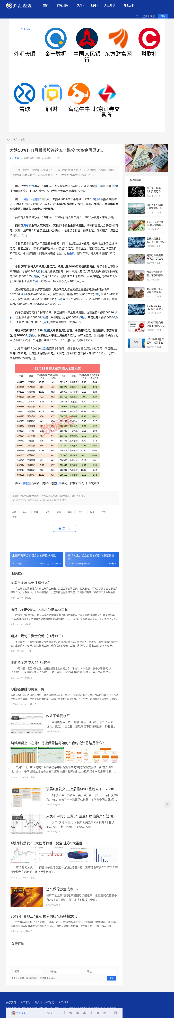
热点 (79, 5)
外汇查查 (14, 158)
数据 (26, 483)
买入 (38, 281)
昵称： (18, 971)
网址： (90, 971)
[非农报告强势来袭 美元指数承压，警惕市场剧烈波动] (136, 221)
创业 (97, 199)
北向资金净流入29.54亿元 (30, 663)
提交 (112, 978)
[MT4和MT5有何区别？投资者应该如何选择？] (136, 339)
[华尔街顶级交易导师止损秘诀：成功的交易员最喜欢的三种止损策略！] (136, 322)
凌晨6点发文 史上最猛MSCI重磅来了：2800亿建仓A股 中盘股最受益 (82, 789)
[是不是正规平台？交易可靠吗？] (136, 188)
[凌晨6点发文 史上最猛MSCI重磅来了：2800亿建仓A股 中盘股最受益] (27, 797)
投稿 (163, 16)
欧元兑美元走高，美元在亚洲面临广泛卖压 (154, 242)
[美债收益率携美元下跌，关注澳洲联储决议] (136, 255)
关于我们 (11, 1002)
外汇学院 (15, 704)
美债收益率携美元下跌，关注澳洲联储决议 (154, 258)
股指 (57, 158)
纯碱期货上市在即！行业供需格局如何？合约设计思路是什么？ (58, 743)
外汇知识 (109, 5)
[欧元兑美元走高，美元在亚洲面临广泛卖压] (136, 238)
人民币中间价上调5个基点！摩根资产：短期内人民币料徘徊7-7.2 (81, 816)
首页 (46, 5)
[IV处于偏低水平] (27, 723)
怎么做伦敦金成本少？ (63, 889)
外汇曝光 (49, 1002)
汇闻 (93, 5)
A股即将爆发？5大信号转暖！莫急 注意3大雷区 (47, 843)
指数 (72, 253)
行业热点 (18, 818)
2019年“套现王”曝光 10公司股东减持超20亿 (44, 916)
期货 (13, 651)
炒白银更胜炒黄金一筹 (28, 689)
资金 (31, 186)
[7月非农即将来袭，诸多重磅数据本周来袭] (136, 272)
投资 (58, 483)
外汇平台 (25, 1002)
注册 (152, 16)
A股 (25, 199)
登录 (144, 16)
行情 (98, 186)
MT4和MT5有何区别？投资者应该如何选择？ (155, 342)
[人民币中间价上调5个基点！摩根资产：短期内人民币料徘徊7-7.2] (27, 824)
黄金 (13, 598)
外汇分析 (129, 5)
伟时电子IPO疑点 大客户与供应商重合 (39, 609)
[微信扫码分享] (71, 1013)
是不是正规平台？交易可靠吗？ (153, 191)
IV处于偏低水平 (58, 716)
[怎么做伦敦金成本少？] (27, 897)
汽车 (26, 225)
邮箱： (54, 971)
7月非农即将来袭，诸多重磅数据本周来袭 (154, 275)
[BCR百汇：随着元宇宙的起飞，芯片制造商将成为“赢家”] (136, 204)
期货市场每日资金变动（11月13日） (38, 636)
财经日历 (62, 5)
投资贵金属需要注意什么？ (31, 583)
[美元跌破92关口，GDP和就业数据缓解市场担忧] (136, 305)
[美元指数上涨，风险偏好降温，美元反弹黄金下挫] (136, 288)
